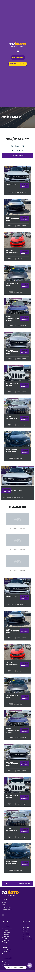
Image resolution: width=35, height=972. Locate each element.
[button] (18, 51)
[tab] (17, 146)
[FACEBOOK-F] (3, 915)
